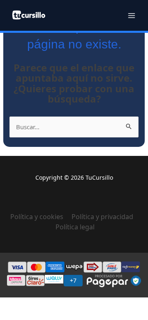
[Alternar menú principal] (131, 15)
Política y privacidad (102, 216)
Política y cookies (41, 216)
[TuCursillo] (28, 14)
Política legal (75, 226)
